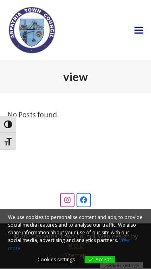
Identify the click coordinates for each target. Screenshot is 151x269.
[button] (138, 30)
